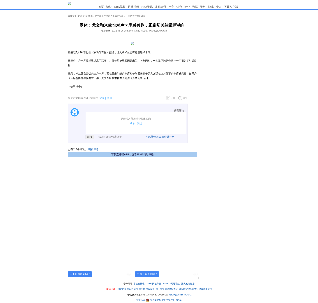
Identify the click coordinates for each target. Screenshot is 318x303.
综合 (179, 6)
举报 (185, 98)
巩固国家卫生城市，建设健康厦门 (195, 289)
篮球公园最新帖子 (147, 274)
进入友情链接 (188, 283)
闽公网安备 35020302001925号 (165, 300)
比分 (187, 6)
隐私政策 (131, 289)
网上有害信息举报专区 (167, 289)
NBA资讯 (147, 6)
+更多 (128, 274)
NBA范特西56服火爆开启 (160, 136)
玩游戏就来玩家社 (158, 30)
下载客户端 (231, 6)
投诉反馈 (150, 289)
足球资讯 (160, 6)
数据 (195, 6)
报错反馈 (140, 289)
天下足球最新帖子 (80, 274)
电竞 (171, 6)
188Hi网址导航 (153, 283)
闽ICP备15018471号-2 (180, 294)
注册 (109, 98)
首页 (101, 6)
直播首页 (72, 16)
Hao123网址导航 (171, 283)
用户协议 (122, 289)
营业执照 (141, 300)
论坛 (109, 6)
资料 (203, 6)
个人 (219, 6)
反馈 (173, 98)
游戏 (211, 6)
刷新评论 (93, 149)
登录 (102, 98)
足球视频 (133, 6)
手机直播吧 (138, 283)
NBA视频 (120, 6)
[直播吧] (69, 3)
